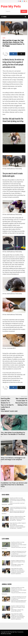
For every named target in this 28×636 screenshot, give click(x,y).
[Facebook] (18, 1)
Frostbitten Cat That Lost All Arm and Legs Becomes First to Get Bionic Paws (14, 484)
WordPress (4, 633)
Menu (4, 16)
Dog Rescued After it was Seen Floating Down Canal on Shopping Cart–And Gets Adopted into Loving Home (17, 499)
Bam (10, 633)
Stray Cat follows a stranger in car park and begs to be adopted (13, 459)
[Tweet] (21, 53)
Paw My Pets (11, 6)
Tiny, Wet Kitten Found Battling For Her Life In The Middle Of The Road (13, 433)
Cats (4, 38)
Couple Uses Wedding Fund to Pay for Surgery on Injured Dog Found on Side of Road (18, 508)
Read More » (10, 504)
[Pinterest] (24, 1)
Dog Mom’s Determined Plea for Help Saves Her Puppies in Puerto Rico (17, 517)
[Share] (13, 53)
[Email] (26, 1)
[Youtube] (20, 1)
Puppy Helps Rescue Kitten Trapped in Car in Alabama (17, 569)
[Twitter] (22, 1)
